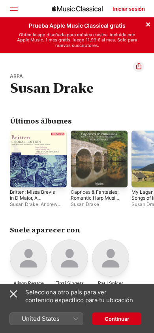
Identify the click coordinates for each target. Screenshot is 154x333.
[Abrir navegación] (13, 8)
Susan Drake (24, 204)
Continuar (117, 319)
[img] (77, 8)
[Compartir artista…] (138, 66)
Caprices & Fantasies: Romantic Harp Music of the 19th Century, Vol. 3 (94, 201)
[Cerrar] (148, 23)
